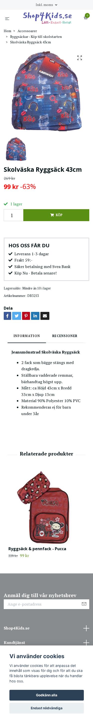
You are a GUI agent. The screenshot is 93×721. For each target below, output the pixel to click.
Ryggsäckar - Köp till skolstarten (36, 36)
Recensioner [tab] (64, 336)
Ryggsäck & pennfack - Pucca (37, 548)
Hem (7, 30)
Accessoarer (27, 30)
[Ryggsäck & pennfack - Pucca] (46, 508)
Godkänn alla (46, 695)
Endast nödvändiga (46, 708)
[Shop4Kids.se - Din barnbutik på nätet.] (47, 18)
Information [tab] (27, 336)
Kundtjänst (14, 642)
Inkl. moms (45, 4)
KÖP (59, 215)
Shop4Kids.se (17, 628)
